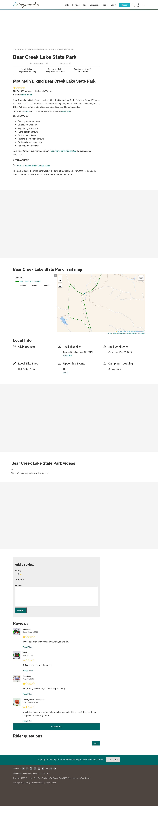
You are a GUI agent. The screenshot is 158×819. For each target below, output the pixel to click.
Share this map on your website (135, 333)
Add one (66, 372)
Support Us (36, 773)
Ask (96, 743)
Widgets (46, 773)
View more (56, 726)
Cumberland (51, 49)
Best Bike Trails (40, 778)
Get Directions (38, 63)
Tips (84, 5)
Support (124, 5)
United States (36, 49)
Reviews (75, 5)
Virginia (43, 49)
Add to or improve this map (115, 333)
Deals (105, 5)
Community (94, 5)
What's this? (67, 356)
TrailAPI (25, 111)
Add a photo (53, 63)
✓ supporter (40, 699)
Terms (47, 783)
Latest (113, 5)
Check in (74, 63)
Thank (30, 647)
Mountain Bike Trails (24, 49)
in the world (26, 94)
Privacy (54, 783)
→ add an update (65, 111)
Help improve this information (63, 150)
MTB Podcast (26, 778)
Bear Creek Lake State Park (64, 49)
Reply (25, 647)
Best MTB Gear (65, 778)
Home (15, 49)
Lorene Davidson (71, 351)
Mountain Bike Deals (81, 778)
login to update (113, 356)
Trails (66, 5)
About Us (27, 773)
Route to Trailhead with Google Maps (33, 165)
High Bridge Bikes (26, 368)
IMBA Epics (53, 778)
